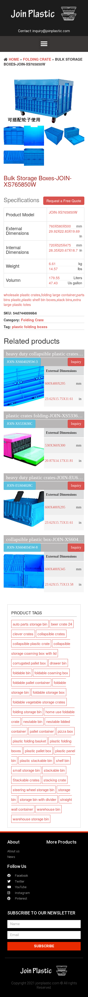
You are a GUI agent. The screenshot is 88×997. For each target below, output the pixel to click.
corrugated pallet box (29, 662)
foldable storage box (49, 692)
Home (14, 59)
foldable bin (22, 672)
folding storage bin (27, 711)
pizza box (65, 731)
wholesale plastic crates (22, 294)
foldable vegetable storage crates (39, 701)
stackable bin (54, 770)
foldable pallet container (31, 682)
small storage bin (26, 770)
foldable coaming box (51, 672)
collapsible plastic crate (31, 643)
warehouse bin (48, 809)
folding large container (58, 294)
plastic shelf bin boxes (39, 299)
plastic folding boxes (29, 326)
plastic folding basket (29, 740)
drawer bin (58, 662)
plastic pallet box (38, 750)
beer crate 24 (61, 624)
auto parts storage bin (30, 624)
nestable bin (32, 721)
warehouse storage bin (31, 818)
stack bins (64, 299)
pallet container (42, 731)
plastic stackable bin (36, 760)
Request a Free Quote (63, 200)
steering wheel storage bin (33, 789)
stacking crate (55, 779)
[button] (44, 43)
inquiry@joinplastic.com (51, 31)
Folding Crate (37, 59)
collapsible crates (51, 633)
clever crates (23, 633)
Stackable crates (26, 779)
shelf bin (62, 760)
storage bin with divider (38, 799)
